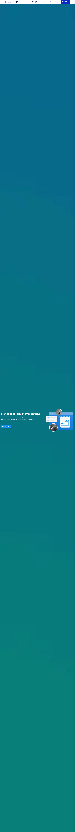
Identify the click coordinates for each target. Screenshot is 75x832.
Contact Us (5, 426)
